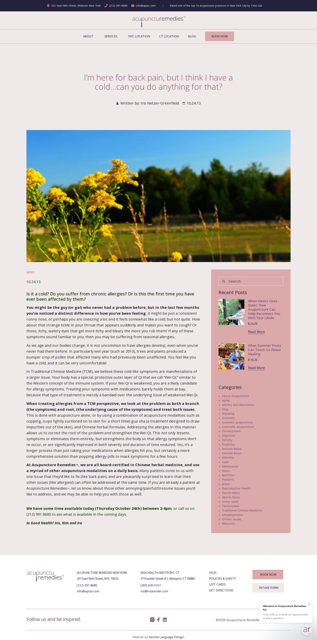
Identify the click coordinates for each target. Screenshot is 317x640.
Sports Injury (231, 493)
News (30, 272)
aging (226, 400)
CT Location (169, 36)
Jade (225, 462)
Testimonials (230, 506)
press (225, 484)
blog (225, 409)
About (88, 36)
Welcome (228, 523)
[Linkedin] (164, 619)
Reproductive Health (236, 488)
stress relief (230, 501)
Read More (256, 331)
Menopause (230, 466)
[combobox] (250, 281)
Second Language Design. (167, 637)
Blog (192, 36)
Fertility (227, 440)
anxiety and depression (238, 405)
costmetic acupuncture (238, 427)
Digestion (228, 435)
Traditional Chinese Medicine (242, 510)
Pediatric (228, 479)
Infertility (228, 457)
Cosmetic (228, 418)
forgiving (228, 444)
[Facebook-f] (158, 619)
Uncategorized (232, 515)
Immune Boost (232, 449)
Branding (228, 413)
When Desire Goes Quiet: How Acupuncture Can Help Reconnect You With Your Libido (264, 309)
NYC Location (139, 36)
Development (231, 431)
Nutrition (228, 475)
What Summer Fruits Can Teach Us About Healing (264, 349)
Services (110, 36)
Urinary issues (231, 519)
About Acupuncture (235, 396)
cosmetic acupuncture (237, 422)
